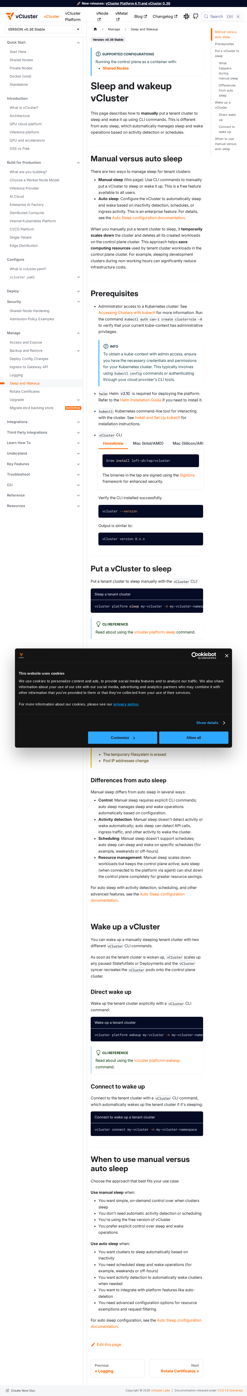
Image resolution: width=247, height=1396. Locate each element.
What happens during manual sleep (228, 70)
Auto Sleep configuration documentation (148, 217)
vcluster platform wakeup (157, 1060)
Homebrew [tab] (113, 443)
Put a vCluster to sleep (227, 53)
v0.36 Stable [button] (34, 29)
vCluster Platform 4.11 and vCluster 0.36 (138, 3)
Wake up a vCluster (222, 105)
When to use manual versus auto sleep (225, 144)
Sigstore (187, 475)
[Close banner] (226, 655)
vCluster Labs (160, 1390)
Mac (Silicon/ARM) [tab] (190, 443)
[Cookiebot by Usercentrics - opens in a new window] (195, 655)
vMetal (121, 13)
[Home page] (95, 29)
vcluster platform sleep (154, 632)
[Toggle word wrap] (185, 606)
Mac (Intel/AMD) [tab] (148, 443)
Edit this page (109, 1344)
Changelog (163, 16)
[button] (41, 42)
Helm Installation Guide (140, 400)
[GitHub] (194, 16)
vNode (102, 13)
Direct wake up (227, 117)
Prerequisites (224, 44)
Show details (207, 723)
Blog (138, 16)
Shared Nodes (116, 68)
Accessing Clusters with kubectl (126, 312)
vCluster (51, 16)
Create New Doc (23, 1390)
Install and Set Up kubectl (157, 417)
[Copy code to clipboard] (191, 462)
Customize (120, 738)
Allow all (193, 738)
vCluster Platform (73, 16)
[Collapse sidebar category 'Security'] (78, 301)
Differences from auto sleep (227, 90)
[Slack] (184, 16)
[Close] (241, 3)
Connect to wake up (227, 129)
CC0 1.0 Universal (230, 1390)
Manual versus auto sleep (226, 34)
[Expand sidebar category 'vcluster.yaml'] (78, 277)
